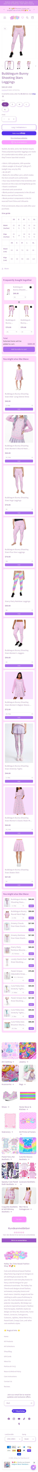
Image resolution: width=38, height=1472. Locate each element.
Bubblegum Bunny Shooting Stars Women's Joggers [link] (16, 651)
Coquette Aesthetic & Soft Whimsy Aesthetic (10, 1209)
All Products (8, 1341)
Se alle (19, 1219)
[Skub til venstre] (2, 66)
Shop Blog (8, 1351)
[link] (9, 292)
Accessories (6, 1084)
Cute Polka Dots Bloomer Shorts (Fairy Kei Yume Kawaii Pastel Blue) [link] (19, 1023)
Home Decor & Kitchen (25, 1108)
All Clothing (7, 1062)
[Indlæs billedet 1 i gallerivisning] (9, 65)
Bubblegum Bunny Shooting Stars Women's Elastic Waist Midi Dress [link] (18, 819)
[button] (4, 17)
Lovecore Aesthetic (27, 1182)
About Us (7, 1361)
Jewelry (22, 1062)
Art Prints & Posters (27, 1132)
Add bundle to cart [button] (19, 349)
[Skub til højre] (36, 66)
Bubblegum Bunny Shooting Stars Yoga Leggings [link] (25, 321)
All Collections (9, 1346)
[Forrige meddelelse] (4, 9)
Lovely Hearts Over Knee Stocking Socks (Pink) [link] (19, 960)
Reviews (7, 1386)
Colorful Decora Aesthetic (25, 1158)
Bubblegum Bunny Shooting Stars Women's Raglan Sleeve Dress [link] (17, 704)
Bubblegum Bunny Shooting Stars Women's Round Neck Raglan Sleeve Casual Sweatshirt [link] (18, 447)
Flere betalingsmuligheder (19, 138)
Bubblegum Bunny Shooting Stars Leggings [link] (20, 288)
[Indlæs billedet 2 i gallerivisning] (19, 65)
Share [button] (6, 269)
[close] (34, 1462)
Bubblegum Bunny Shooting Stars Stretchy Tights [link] (16, 767)
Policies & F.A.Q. (10, 1366)
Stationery (6, 1132)
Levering (4, 90)
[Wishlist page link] (22, 17)
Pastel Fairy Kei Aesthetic (8, 1158)
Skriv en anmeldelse (19, 1240)
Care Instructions (10, 1376)
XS (5, 104)
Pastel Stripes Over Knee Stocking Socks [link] (19, 999)
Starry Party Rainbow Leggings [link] (17, 601)
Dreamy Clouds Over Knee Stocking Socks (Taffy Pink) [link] (19, 925)
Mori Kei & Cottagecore (24, 1208)
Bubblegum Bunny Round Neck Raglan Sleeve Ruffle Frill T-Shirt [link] (19, 913)
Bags (21, 1084)
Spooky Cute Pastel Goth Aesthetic (10, 1183)
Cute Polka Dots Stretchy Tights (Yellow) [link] (17, 987)
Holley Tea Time (18, 1458)
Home (6, 1336)
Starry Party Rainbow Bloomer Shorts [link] (18, 949)
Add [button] (19, 409)
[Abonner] (31, 1403)
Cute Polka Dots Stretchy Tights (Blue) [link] (17, 1011)
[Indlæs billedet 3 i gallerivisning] (28, 65)
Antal (3, 115)
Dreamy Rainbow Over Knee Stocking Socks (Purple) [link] (19, 937)
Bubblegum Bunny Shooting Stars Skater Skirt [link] (16, 871)
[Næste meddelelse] (34, 9)
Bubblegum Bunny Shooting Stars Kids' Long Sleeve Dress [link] (17, 395)
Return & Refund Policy (12, 1371)
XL (5, 109)
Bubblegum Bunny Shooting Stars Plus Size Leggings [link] (11, 321)
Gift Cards (7, 1356)
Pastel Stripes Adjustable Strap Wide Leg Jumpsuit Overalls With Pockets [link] (19, 972)
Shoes (4, 1107)
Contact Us (8, 1381)
